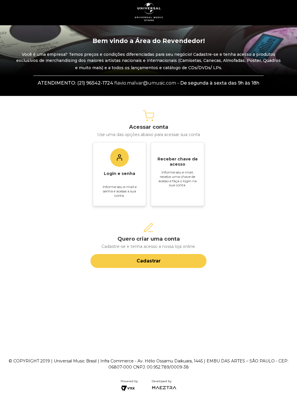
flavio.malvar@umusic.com (145, 83)
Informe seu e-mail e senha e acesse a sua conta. (120, 191)
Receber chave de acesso (177, 161)
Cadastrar (149, 261)
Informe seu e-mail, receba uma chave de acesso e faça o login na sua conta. (177, 178)
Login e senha (119, 173)
